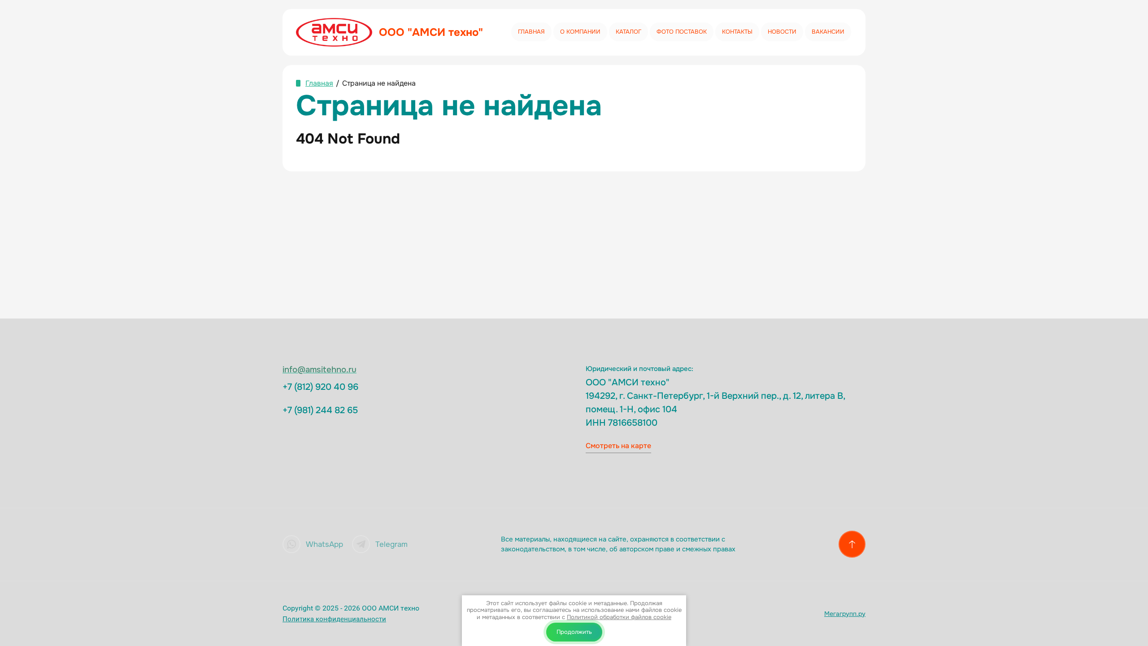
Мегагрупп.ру (844, 614)
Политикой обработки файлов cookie (619, 617)
